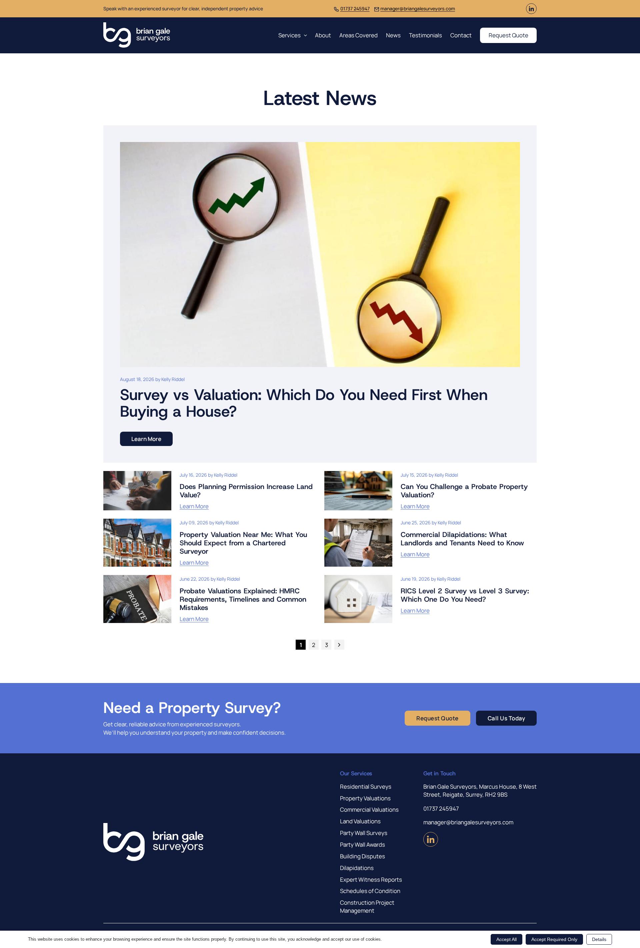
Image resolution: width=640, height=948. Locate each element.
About (323, 35)
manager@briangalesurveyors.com (417, 8)
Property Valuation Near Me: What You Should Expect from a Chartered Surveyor (243, 543)
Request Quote (508, 35)
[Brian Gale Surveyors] (136, 35)
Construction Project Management (367, 906)
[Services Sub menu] (305, 35)
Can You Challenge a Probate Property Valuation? (464, 491)
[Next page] (339, 645)
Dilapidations (357, 868)
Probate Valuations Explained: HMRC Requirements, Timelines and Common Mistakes (243, 599)
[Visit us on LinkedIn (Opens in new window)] (531, 12)
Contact (461, 35)
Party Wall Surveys (363, 833)
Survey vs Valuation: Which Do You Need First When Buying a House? (304, 403)
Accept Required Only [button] (554, 939)
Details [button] (599, 939)
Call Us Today (506, 718)
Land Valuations (360, 821)
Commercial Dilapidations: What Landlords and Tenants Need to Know (462, 539)
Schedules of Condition (370, 891)
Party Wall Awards (362, 844)
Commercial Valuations (369, 809)
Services (289, 35)
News (393, 35)
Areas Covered (358, 35)
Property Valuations (365, 798)
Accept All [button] (506, 939)
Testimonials (425, 35)
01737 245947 (355, 8)
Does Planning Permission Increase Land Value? (246, 491)
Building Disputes (362, 856)
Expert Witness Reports (371, 879)
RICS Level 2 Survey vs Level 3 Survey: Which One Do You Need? (465, 595)
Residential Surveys (365, 786)
